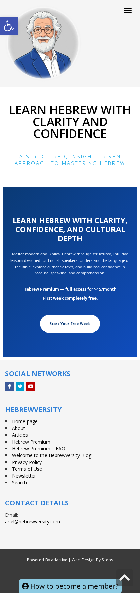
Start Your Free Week (70, 323)
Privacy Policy (27, 462)
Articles (20, 435)
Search (19, 482)
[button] (9, 26)
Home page (25, 421)
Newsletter (24, 475)
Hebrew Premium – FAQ (38, 448)
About (18, 428)
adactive (59, 560)
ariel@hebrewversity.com (32, 521)
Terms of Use (27, 469)
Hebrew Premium (31, 441)
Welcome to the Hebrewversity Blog (51, 455)
